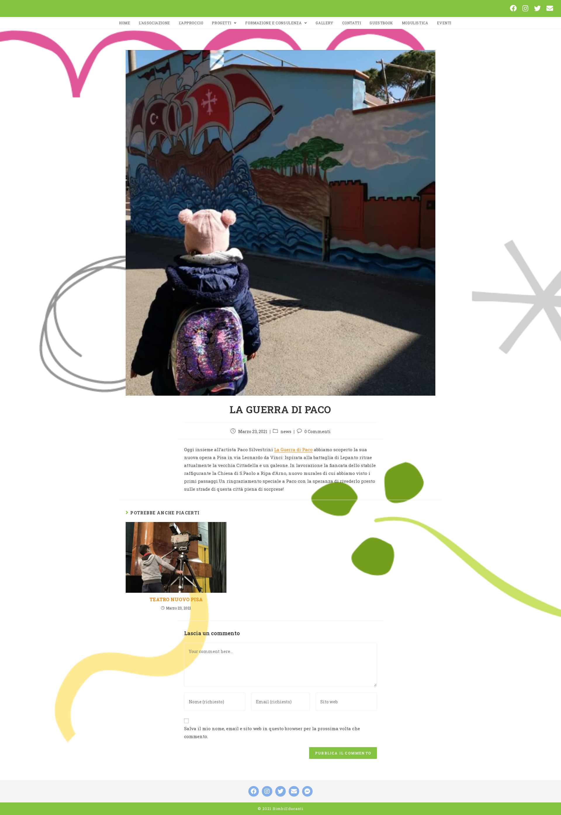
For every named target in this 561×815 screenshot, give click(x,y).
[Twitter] (537, 8)
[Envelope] (549, 8)
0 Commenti (317, 431)
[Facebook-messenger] (307, 791)
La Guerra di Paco (293, 449)
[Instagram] (525, 8)
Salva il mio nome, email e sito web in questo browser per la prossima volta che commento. (272, 732)
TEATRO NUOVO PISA (176, 599)
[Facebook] (513, 8)
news (285, 431)
